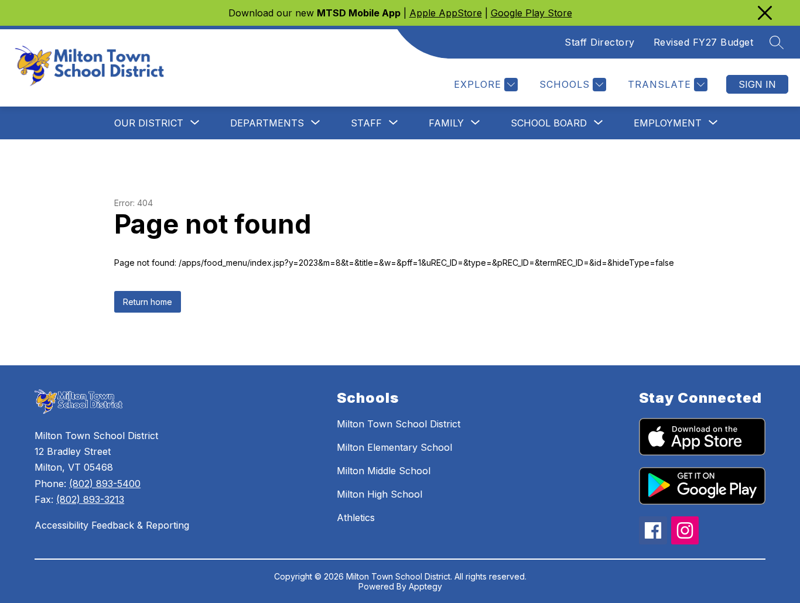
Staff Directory (600, 42)
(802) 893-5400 (105, 483)
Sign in (757, 84)
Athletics (356, 517)
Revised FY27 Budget (704, 42)
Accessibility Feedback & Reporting (112, 525)
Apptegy (425, 586)
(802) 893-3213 (90, 499)
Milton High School (379, 494)
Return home (147, 302)
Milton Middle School (383, 471)
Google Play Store (531, 13)
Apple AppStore (445, 13)
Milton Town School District (398, 424)
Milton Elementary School (394, 447)
